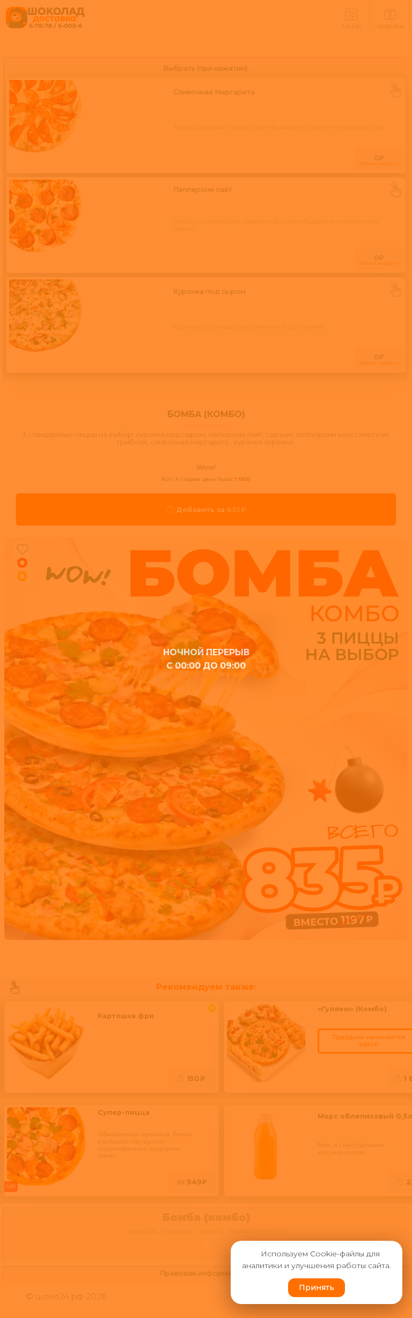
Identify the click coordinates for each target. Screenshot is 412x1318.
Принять (316, 1287)
